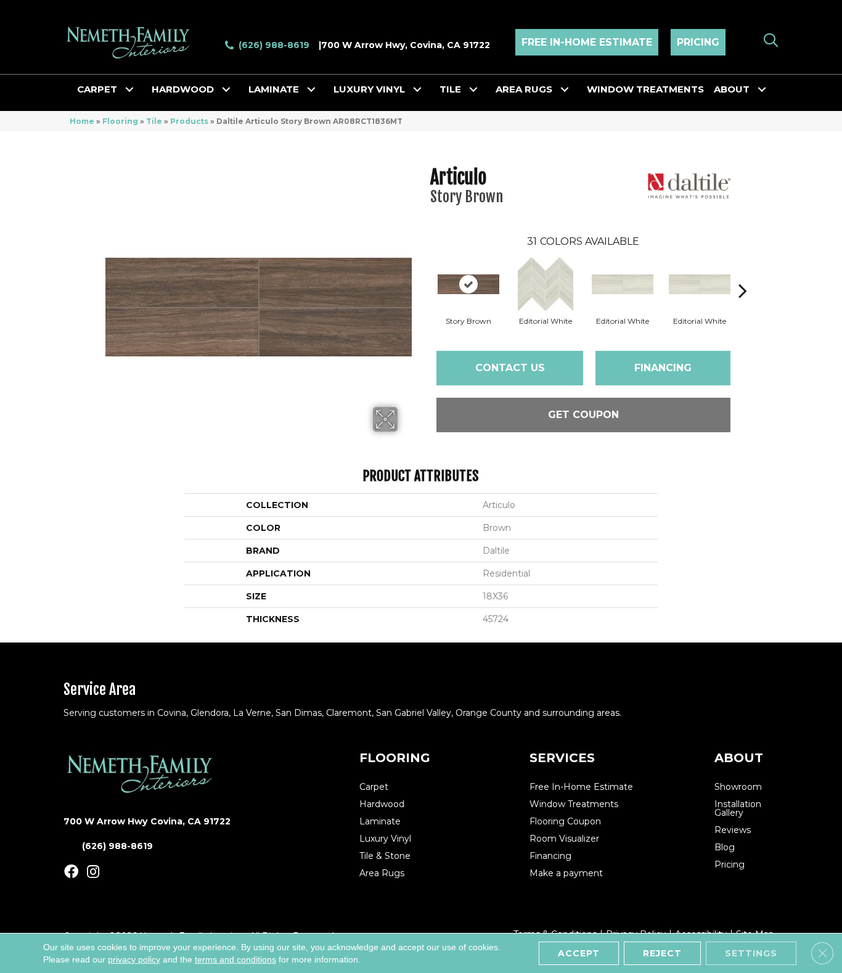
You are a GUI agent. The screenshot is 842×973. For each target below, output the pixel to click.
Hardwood (183, 89)
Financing (663, 368)
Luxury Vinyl (369, 89)
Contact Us (510, 368)
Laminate (273, 89)
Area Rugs (524, 89)
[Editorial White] (545, 284)
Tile (450, 89)
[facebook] (71, 872)
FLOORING (394, 757)
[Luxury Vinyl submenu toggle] (417, 89)
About (732, 89)
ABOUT (738, 757)
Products (189, 121)
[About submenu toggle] (762, 89)
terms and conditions (235, 959)
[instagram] (93, 872)
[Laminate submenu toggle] (311, 89)
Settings (751, 953)
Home (82, 121)
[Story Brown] (468, 284)
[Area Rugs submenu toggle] (564, 89)
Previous (424, 272)
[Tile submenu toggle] (473, 89)
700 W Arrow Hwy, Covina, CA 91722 (405, 45)
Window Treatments (645, 89)
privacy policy (134, 959)
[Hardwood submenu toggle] (226, 89)
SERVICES (562, 757)
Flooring (120, 121)
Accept (579, 953)
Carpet (97, 89)
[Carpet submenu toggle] (129, 89)
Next (743, 272)
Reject (662, 953)
